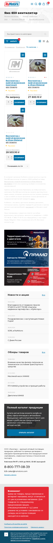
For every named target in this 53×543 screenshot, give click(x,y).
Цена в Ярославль (13, 94)
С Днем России (14, 340)
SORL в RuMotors (15, 331)
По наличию (31, 47)
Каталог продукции (30, 16)
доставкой (30, 207)
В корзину (19, 102)
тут (13, 222)
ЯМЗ (5, 19)
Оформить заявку (37, 527)
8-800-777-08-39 (17, 467)
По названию (10, 47)
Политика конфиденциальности (16, 527)
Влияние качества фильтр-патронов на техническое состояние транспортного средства (25, 364)
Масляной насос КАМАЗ (18, 376)
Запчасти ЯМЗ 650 (18, 19)
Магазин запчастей (11, 16)
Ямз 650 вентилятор (36, 19)
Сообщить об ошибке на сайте (15, 524)
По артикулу (20, 47)
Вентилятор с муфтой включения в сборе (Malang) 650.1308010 (37, 84)
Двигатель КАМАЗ (16, 395)
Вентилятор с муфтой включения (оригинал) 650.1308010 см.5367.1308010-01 (15, 85)
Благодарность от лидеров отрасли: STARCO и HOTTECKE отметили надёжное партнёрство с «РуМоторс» (24, 307)
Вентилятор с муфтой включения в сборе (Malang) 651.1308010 (15, 139)
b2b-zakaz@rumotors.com (15, 471)
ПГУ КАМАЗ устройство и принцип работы (26, 386)
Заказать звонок (10, 475)
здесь (33, 199)
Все (43, 295)
